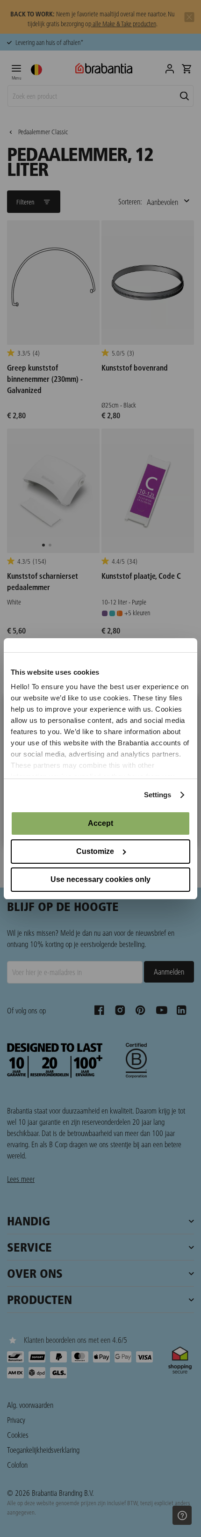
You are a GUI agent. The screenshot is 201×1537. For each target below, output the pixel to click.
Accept (100, 823)
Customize (95, 851)
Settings (158, 795)
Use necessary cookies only (100, 879)
